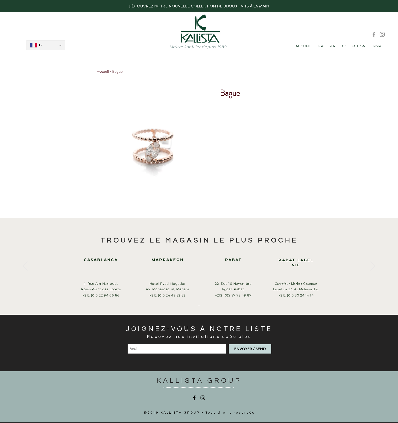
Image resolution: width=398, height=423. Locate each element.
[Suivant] (372, 266)
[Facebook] (374, 34)
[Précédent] (25, 266)
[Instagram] (382, 34)
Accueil (103, 71)
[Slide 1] (199, 305)
